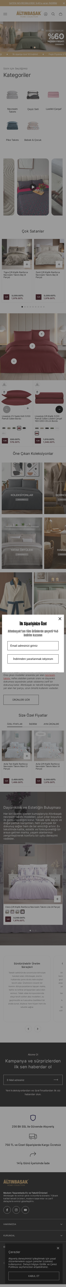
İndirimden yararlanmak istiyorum (33, 658)
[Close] (60, 619)
